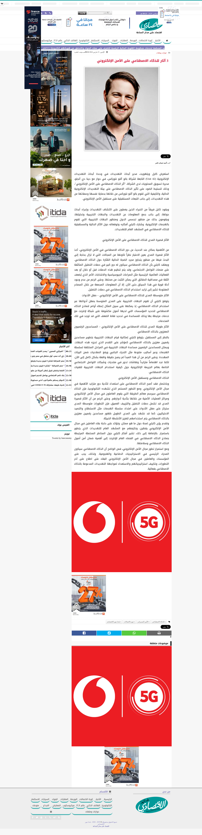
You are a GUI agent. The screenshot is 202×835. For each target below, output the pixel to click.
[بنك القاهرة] (51, 68)
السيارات (105, 40)
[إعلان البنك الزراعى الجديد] (51, 147)
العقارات (124, 40)
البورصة (133, 40)
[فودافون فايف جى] (122, 523)
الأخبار (158, 40)
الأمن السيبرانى (143, 622)
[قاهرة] (51, 288)
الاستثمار (95, 40)
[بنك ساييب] (51, 106)
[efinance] (32, 88)
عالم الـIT (58, 40)
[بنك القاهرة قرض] (51, 185)
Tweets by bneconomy (62, 438)
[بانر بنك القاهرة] (51, 246)
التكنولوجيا (84, 40)
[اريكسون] (51, 326)
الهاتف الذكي (71, 40)
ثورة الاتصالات (145, 40)
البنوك (114, 40)
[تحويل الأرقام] (169, 24)
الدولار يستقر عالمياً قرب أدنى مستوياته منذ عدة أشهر (40, 380)
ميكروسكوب (46, 40)
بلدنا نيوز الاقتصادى (113, 622)
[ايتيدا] (51, 214)
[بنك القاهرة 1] (89, 596)
